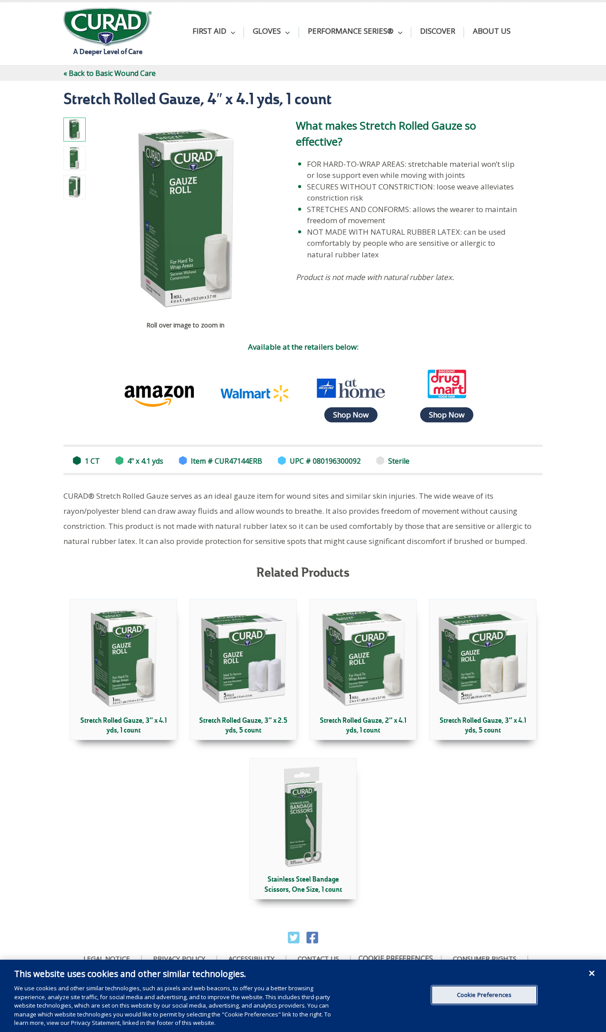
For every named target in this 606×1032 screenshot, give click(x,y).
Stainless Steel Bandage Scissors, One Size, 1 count (303, 884)
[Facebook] (312, 937)
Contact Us (318, 958)
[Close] (592, 973)
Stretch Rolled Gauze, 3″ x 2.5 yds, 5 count (243, 725)
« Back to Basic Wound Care (109, 73)
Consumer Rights (484, 958)
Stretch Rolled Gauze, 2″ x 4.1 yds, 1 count (363, 725)
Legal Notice (106, 958)
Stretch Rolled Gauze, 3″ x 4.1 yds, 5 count (483, 725)
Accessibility (251, 958)
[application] (230, 32)
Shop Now (351, 415)
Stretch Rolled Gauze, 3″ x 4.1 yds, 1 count (123, 725)
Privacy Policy (179, 958)
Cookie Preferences (395, 958)
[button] (214, 32)
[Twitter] (293, 937)
